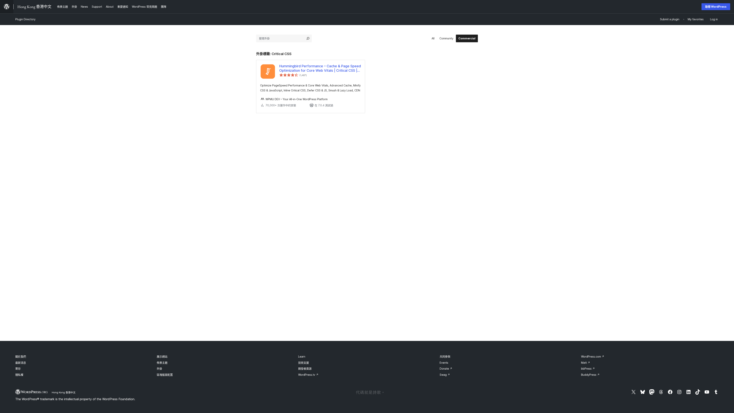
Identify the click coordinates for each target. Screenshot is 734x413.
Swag (445, 374)
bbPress (588, 368)
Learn (301, 356)
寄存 (18, 368)
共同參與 (445, 356)
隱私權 (19, 374)
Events (444, 362)
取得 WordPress (716, 6)
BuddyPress (590, 374)
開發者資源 (305, 368)
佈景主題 (162, 362)
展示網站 (162, 356)
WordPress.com (592, 356)
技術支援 (303, 362)
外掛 (159, 368)
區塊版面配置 (165, 374)
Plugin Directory (25, 19)
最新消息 (20, 362)
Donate (446, 368)
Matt (585, 362)
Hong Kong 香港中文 (64, 392)
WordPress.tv (308, 374)
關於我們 (20, 356)
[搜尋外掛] (308, 38)
